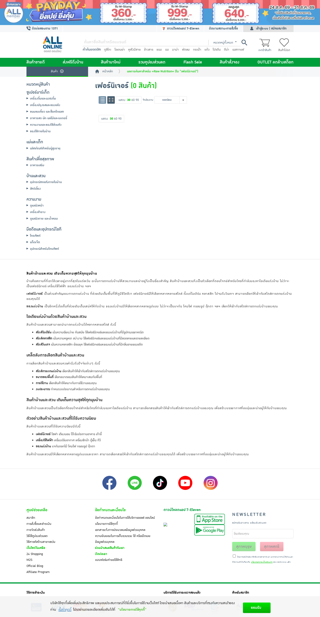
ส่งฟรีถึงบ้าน (73, 62)
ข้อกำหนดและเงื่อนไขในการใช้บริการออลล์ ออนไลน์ (125, 517)
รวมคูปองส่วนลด (151, 62)
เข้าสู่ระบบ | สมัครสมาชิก (271, 28)
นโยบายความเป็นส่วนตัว (261, 562)
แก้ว (207, 49)
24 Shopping (34, 554)
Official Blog (34, 566)
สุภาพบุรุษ (244, 546)
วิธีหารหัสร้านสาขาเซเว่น (40, 542)
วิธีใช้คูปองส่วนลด (37, 536)
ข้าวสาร (148, 49)
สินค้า (54, 71)
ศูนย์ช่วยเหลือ (36, 510)
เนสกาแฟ (238, 49)
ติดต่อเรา (101, 554)
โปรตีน (217, 49)
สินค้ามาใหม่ (110, 62)
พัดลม (186, 49)
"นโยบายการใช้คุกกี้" (132, 609)
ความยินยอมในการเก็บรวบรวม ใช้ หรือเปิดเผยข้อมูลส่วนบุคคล (122, 539)
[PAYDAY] (160, 12)
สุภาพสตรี (271, 546)
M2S (29, 560)
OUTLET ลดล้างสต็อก (275, 62)
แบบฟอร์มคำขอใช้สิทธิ (108, 560)
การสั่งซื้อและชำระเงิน (38, 524)
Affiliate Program (38, 572)
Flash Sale (192, 62)
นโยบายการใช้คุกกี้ (106, 524)
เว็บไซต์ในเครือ (35, 548)
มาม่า (175, 49)
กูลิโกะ (107, 49)
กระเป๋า (197, 49)
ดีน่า (226, 49)
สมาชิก (30, 517)
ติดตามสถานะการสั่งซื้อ (223, 28)
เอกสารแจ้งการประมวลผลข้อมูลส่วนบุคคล (120, 530)
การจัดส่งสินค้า (35, 530)
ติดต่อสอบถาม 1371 (44, 28)
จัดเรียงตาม (148, 100)
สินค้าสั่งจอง (229, 62)
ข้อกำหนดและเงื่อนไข (110, 510)
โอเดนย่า (120, 49)
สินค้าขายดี (35, 62)
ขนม (159, 49)
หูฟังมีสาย (134, 49)
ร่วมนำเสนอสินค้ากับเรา (109, 548)
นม (167, 49)
